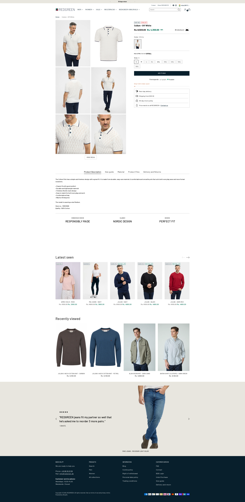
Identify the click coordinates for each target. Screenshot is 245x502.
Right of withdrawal (130, 473)
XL (152, 62)
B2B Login (160, 473)
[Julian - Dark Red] (177, 280)
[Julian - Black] (149, 280)
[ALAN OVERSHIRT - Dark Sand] (139, 347)
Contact (159, 470)
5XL (179, 62)
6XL (137, 66)
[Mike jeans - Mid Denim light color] (154, 417)
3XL (165, 62)
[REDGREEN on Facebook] (173, 5)
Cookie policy (127, 470)
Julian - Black (149, 302)
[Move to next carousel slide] (187, 242)
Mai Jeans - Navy (95, 302)
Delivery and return (163, 485)
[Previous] (110, 1)
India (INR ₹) (184, 5)
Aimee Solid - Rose (68, 302)
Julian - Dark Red (177, 302)
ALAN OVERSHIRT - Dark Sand (139, 373)
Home (58, 17)
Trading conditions (129, 481)
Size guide (160, 481)
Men (90, 470)
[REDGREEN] (65, 9)
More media (91, 157)
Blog (124, 466)
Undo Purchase (162, 477)
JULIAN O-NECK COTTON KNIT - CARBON (71, 373)
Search (91, 466)
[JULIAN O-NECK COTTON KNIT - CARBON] (71, 347)
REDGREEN (70, 493)
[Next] (135, 1)
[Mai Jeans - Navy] (95, 280)
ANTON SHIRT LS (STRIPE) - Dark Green (173, 373)
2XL (158, 62)
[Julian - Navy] (122, 280)
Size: (136, 58)
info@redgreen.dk (67, 474)
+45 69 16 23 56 (67, 471)
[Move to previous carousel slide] (183, 242)
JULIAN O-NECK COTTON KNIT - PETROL (105, 373)
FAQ (157, 466)
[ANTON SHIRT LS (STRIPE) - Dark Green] (173, 347)
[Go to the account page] (184, 9)
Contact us (164, 105)
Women (92, 473)
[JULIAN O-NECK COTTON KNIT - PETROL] (105, 347)
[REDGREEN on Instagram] (176, 5)
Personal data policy (130, 477)
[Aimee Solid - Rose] (68, 280)
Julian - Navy (123, 302)
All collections (94, 477)
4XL (172, 62)
